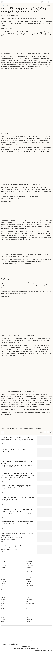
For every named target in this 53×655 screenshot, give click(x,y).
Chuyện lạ (28, 581)
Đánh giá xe (29, 619)
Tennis (27, 597)
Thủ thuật (3, 619)
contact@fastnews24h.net (32, 648)
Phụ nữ (2, 603)
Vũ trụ (2, 613)
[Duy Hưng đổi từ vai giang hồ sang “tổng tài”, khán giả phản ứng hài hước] (44, 512)
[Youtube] (35, 640)
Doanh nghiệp (29, 565)
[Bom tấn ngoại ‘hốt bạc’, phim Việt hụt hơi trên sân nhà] (44, 464)
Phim (2, 443)
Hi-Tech (2, 621)
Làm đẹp (3, 583)
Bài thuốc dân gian (5, 605)
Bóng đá (28, 595)
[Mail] (51, 432)
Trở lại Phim (3, 431)
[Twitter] (32, 640)
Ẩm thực (28, 579)
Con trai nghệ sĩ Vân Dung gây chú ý (13, 449)
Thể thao (28, 592)
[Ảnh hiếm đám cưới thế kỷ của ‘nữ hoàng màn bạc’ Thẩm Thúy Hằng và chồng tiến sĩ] (44, 525)
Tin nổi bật (3, 565)
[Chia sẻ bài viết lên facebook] (45, 432)
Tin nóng (46, 1)
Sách (2, 589)
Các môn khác (29, 601)
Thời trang (3, 581)
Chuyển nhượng (30, 603)
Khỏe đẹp (3, 597)
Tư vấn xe (28, 613)
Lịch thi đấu (29, 605)
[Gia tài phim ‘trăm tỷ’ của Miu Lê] (44, 549)
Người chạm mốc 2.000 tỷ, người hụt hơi (15, 437)
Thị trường (28, 610)
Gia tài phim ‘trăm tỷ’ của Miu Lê (12, 546)
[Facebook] (29, 640)
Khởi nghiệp (29, 573)
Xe (27, 608)
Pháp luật (3, 569)
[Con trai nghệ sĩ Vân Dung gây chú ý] (44, 452)
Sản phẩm (3, 615)
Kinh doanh (29, 561)
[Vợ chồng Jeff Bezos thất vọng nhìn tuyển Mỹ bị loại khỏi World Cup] (44, 489)
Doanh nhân (29, 569)
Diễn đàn (28, 615)
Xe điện (28, 617)
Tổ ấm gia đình (29, 585)
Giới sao (3, 579)
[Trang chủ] (2, 2)
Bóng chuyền (29, 599)
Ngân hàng (28, 567)
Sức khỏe (3, 592)
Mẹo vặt (28, 583)
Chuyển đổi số (4, 617)
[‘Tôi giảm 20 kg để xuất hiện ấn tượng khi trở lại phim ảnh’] (44, 537)
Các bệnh (3, 599)
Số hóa (2, 608)
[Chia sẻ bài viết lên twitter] (48, 432)
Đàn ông (3, 601)
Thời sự (2, 563)
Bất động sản (29, 571)
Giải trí (2, 577)
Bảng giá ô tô (29, 621)
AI (1, 610)
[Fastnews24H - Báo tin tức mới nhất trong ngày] (22, 6)
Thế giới (3, 567)
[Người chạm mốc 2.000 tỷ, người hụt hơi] (44, 440)
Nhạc (2, 585)
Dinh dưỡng (3, 595)
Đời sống (28, 577)
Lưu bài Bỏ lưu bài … (5, 451)
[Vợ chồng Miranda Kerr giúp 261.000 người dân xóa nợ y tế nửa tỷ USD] (44, 501)
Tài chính (28, 563)
